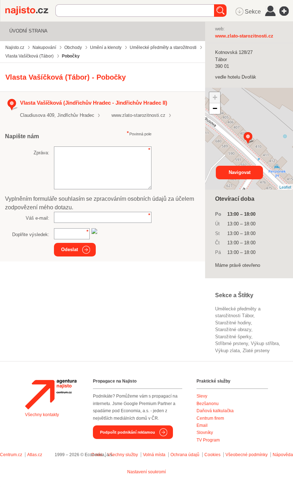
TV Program (208, 440)
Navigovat (239, 172)
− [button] (215, 108)
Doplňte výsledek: (30, 234)
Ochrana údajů (184, 454)
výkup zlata (227, 350)
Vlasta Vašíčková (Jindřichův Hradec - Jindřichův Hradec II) (93, 103)
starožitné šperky (233, 336)
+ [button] (215, 97)
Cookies (212, 454)
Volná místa (154, 454)
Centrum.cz (11, 454)
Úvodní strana (28, 31)
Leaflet (285, 187)
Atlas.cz (34, 454)
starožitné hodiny (233, 322)
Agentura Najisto (50, 394)
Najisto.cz (30, 10)
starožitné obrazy (233, 329)
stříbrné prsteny (231, 343)
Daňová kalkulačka (215, 410)
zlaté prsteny (256, 350)
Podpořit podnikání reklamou (127, 432)
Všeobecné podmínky (246, 454)
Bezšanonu (208, 403)
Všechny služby (123, 454)
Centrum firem (210, 418)
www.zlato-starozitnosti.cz (138, 115)
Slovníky (205, 432)
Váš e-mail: (37, 218)
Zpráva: (41, 152)
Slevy (202, 396)
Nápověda (283, 454)
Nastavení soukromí (146, 471)
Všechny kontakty (42, 414)
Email (202, 425)
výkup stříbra (265, 343)
